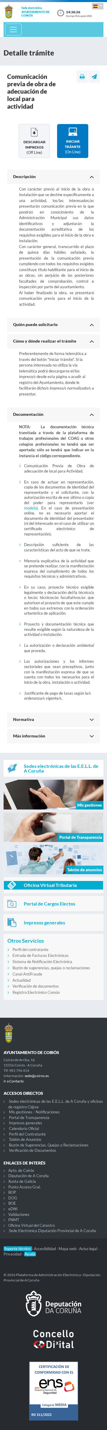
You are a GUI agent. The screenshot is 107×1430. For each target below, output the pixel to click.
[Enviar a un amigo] (94, 76)
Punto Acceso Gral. (24, 1187)
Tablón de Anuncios (25, 1139)
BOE (12, 1203)
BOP (12, 1192)
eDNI (13, 1208)
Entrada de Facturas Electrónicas (40, 955)
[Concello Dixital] (53, 1343)
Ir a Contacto (14, 1081)
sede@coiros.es (37, 1076)
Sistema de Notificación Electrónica (42, 961)
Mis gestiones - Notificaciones (34, 1112)
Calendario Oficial (24, 1128)
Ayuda (30, 1254)
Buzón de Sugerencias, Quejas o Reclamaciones (49, 1145)
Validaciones (18, 1214)
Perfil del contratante (30, 949)
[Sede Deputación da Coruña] (53, 1308)
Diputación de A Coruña (28, 1175)
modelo (30, 508)
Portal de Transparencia (29, 1117)
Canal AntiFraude (27, 974)
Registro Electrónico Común (36, 992)
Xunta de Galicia (22, 1181)
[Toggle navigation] (13, 29)
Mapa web (68, 1248)
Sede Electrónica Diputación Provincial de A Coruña (52, 1230)
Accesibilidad (45, 1248)
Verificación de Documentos (32, 1150)
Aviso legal (88, 1248)
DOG (12, 1198)
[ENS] (53, 1395)
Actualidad (21, 980)
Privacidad (13, 1254)
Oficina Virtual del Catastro (31, 1225)
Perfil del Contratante (27, 1134)
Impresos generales (25, 1122)
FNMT (13, 1219)
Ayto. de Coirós (21, 1170)
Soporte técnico (18, 1248)
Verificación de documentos (35, 986)
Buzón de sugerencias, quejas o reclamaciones (51, 967)
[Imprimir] (82, 76)
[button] (97, 6)
